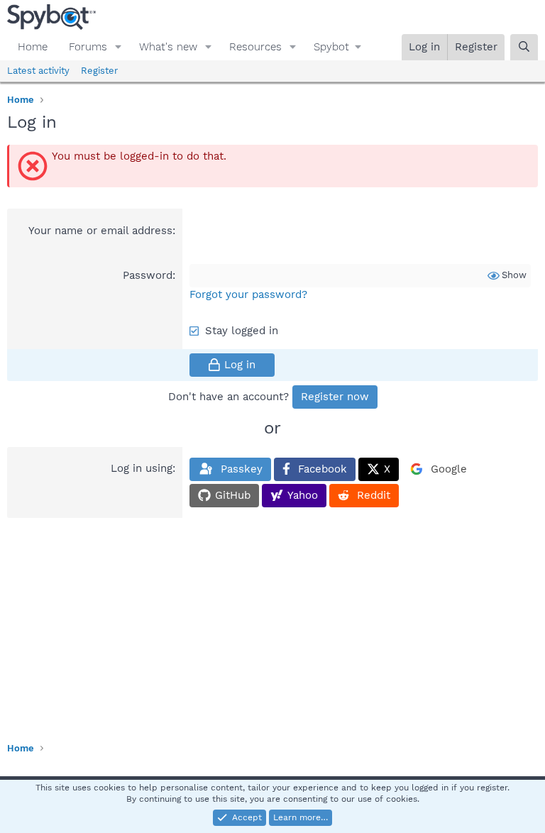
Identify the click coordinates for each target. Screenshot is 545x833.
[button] (118, 47)
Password (147, 275)
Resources (255, 46)
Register (99, 70)
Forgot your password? (248, 294)
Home (33, 46)
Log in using (141, 468)
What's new (168, 46)
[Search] (524, 47)
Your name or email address (100, 230)
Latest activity (38, 70)
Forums (88, 46)
